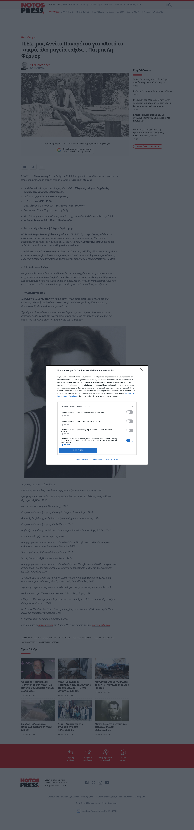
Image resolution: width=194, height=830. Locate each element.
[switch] (129, 412)
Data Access (97, 460)
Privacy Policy (112, 460)
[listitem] (97, 406)
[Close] (142, 370)
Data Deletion (82, 460)
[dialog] (97, 415)
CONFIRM (78, 450)
